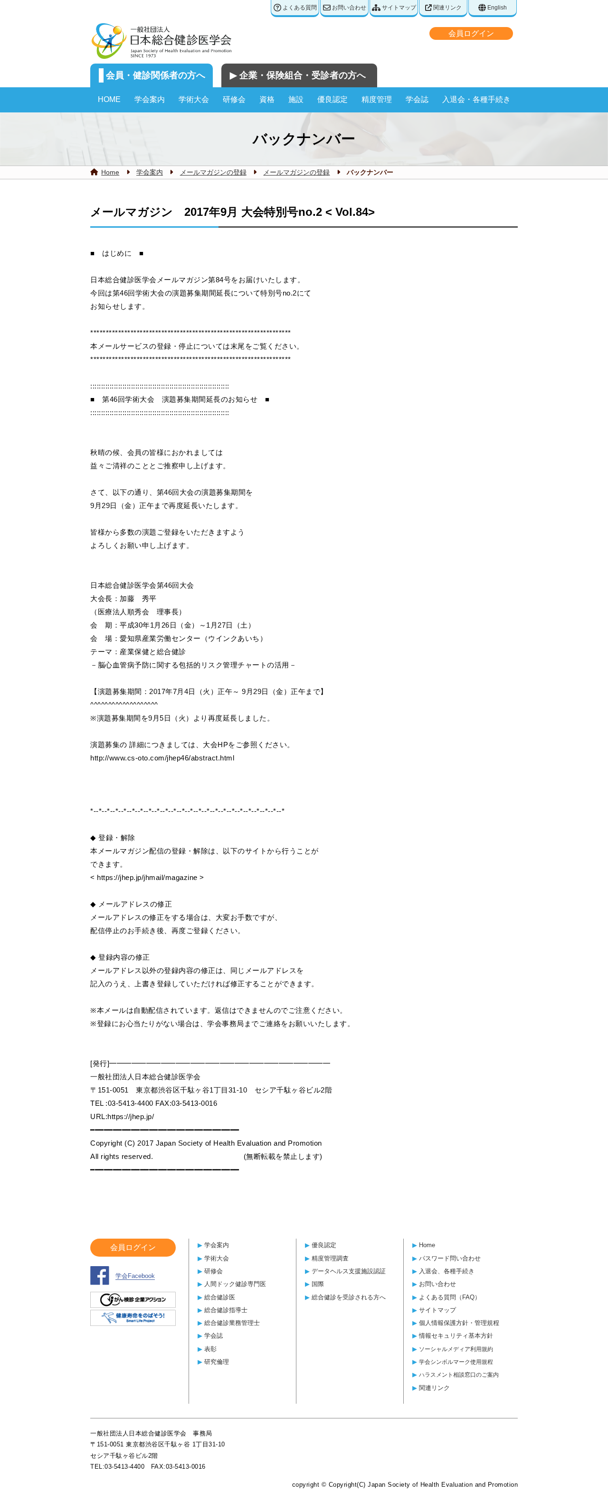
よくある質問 (299, 7)
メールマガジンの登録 (213, 172)
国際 (318, 1283)
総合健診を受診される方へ (349, 1297)
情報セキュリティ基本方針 (456, 1335)
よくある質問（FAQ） (450, 1297)
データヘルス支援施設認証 (349, 1271)
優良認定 (332, 99)
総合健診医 (219, 1297)
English (496, 7)
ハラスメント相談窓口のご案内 (459, 1374)
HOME (109, 99)
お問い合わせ (348, 7)
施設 (296, 99)
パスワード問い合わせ (450, 1258)
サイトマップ (398, 7)
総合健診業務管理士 (232, 1322)
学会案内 (149, 99)
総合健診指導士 (225, 1310)
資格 (267, 99)
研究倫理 (216, 1361)
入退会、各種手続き (447, 1271)
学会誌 (417, 99)
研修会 (234, 99)
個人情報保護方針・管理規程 (459, 1322)
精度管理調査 (330, 1258)
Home (110, 172)
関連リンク (447, 7)
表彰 (210, 1348)
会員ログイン (471, 33)
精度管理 (376, 99)
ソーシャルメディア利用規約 (456, 1349)
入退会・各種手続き (476, 99)
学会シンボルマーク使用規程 (456, 1362)
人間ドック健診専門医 (235, 1283)
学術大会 (194, 99)
